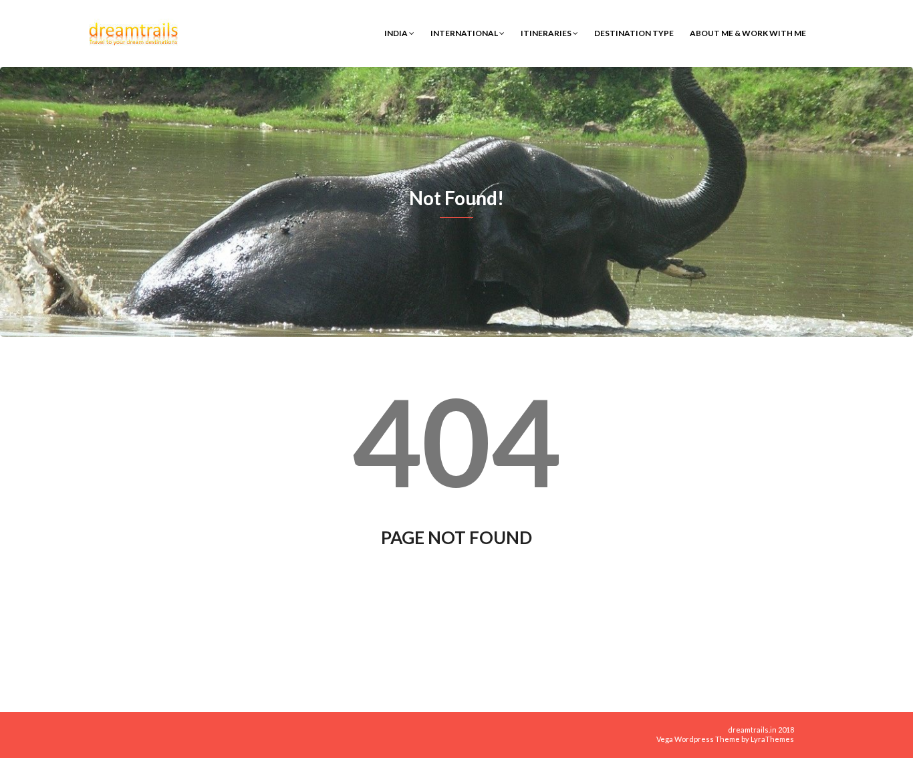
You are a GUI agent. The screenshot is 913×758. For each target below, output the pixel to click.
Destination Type (634, 33)
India (396, 33)
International (464, 33)
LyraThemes (772, 739)
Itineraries (547, 33)
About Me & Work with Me (748, 33)
